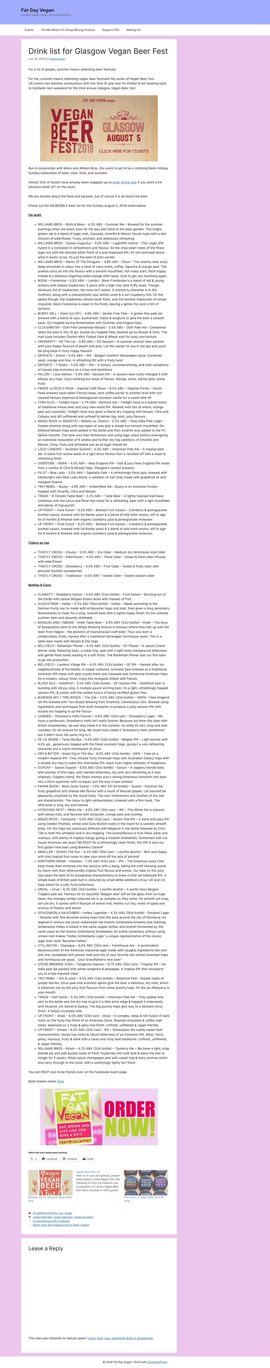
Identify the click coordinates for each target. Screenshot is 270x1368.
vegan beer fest (42, 1217)
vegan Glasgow (63, 1217)
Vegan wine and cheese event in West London (61, 1224)
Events (29, 30)
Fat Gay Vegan (37, 10)
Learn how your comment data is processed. (121, 1338)
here (60, 1081)
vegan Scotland (83, 1217)
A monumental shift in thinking (51, 1221)
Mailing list (134, 30)
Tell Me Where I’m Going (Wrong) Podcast (68, 30)
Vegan (68, 1212)
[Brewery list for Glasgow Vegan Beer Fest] (50, 1182)
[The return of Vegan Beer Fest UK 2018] (146, 1182)
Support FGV (110, 30)
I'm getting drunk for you (48, 1212)
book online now (125, 182)
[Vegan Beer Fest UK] (100, 1181)
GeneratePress (157, 1362)
